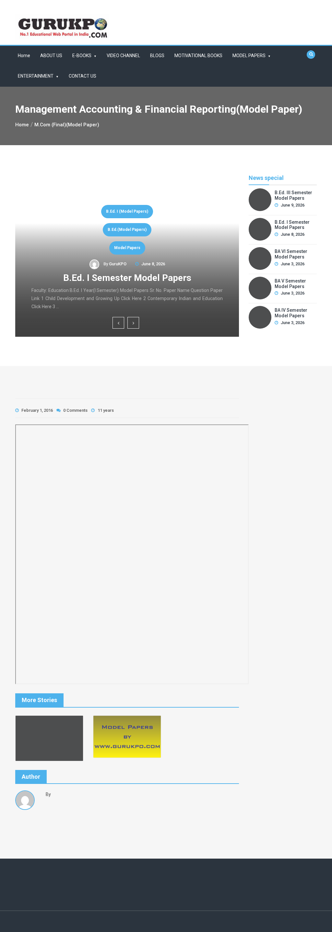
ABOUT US (51, 55)
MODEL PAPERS (249, 55)
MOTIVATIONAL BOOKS (198, 55)
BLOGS (157, 55)
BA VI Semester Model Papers (129, 278)
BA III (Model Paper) (130, 229)
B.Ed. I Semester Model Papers (292, 225)
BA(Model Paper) (129, 248)
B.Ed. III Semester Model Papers (293, 195)
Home (24, 55)
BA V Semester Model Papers (290, 283)
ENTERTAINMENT (35, 76)
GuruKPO (120, 263)
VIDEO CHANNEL (123, 55)
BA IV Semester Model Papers (291, 313)
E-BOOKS (81, 55)
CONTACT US (82, 76)
